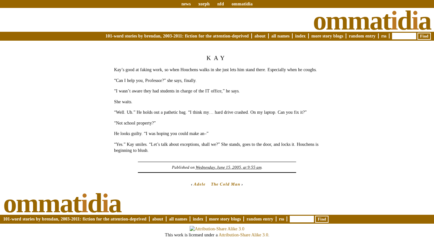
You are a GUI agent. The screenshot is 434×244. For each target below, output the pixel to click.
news (186, 3)
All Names (280, 35)
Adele (200, 184)
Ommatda (372, 20)
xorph (204, 3)
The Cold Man (225, 184)
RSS (383, 35)
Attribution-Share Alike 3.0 (243, 234)
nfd (220, 3)
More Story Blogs (327, 35)
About (260, 35)
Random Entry (362, 35)
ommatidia (242, 3)
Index (300, 35)
